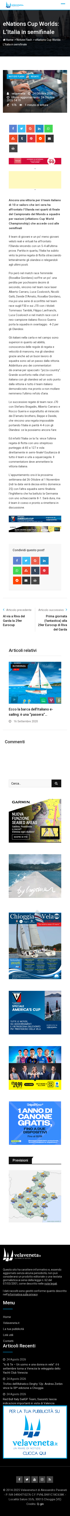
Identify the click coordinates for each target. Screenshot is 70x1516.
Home (9, 39)
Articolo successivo (51, 610)
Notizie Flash (24, 39)
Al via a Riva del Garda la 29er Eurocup (14, 620)
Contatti (8, 1341)
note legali (50, 1283)
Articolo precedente (19, 610)
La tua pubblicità (13, 1329)
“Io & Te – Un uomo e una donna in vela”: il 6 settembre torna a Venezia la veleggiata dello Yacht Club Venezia (31, 1368)
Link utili (8, 1335)
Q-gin (40, 1504)
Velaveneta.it (11, 1323)
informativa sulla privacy (23, 1294)
